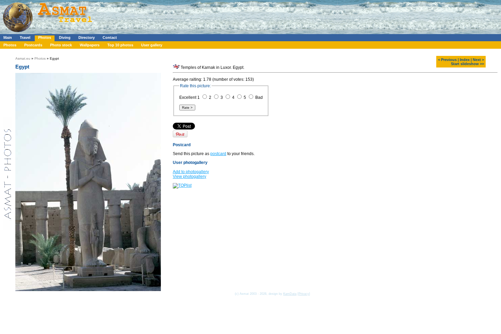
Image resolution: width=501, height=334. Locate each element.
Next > (478, 60)
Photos (44, 37)
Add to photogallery (191, 171)
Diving (65, 37)
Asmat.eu (22, 58)
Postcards (33, 45)
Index (465, 60)
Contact (110, 37)
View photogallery (189, 176)
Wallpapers (90, 45)
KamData (290, 293)
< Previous (447, 60)
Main (7, 37)
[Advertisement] (204, 15)
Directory (86, 37)
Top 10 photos (120, 45)
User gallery (151, 45)
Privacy (304, 293)
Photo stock (61, 45)
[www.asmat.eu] (48, 32)
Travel (25, 37)
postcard (218, 153)
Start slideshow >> (467, 64)
